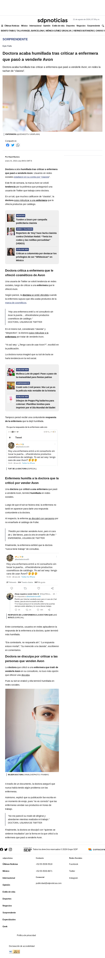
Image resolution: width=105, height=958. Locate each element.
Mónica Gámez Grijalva (58, 31)
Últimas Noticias (11, 26)
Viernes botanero (83, 31)
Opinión (46, 26)
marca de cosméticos (15, 302)
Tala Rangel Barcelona (30, 31)
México (24, 26)
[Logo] (52, 20)
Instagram (73, 878)
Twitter (72, 871)
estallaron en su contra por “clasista (31, 177)
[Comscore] (96, 849)
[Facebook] (7, 145)
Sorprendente (93, 26)
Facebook (73, 864)
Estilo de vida (58, 26)
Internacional (35, 26)
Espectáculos (9, 919)
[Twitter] (12, 145)
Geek (5, 926)
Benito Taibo (8, 31)
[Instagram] (10, 849)
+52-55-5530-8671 (44, 871)
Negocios (81, 26)
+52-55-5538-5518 (44, 864)
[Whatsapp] (17, 145)
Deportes (70, 26)
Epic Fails (7, 46)
